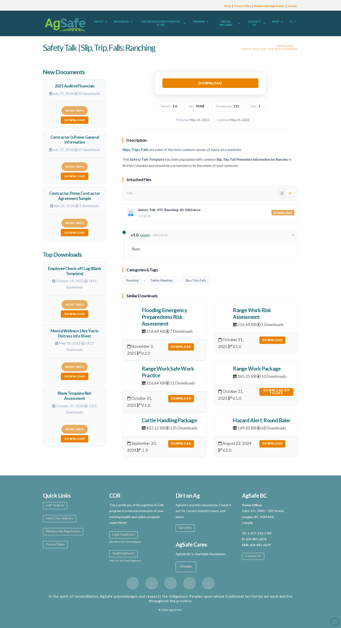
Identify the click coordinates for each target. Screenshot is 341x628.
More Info (74, 110)
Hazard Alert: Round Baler (261, 420)
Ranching (132, 280)
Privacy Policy (242, 5)
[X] (151, 583)
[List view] (290, 193)
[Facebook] (132, 583)
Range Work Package (257, 368)
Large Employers (123, 534)
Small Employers (123, 553)
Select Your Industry (59, 518)
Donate (292, 5)
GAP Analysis (55, 505)
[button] (213, 235)
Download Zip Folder (276, 392)
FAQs (227, 5)
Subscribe (185, 528)
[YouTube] (189, 583)
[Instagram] (208, 583)
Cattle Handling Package (169, 420)
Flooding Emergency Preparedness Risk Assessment (164, 317)
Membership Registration (269, 5)
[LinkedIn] (170, 583)
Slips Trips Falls (195, 280)
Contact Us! (253, 556)
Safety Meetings (162, 280)
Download (210, 83)
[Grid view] (282, 193)
